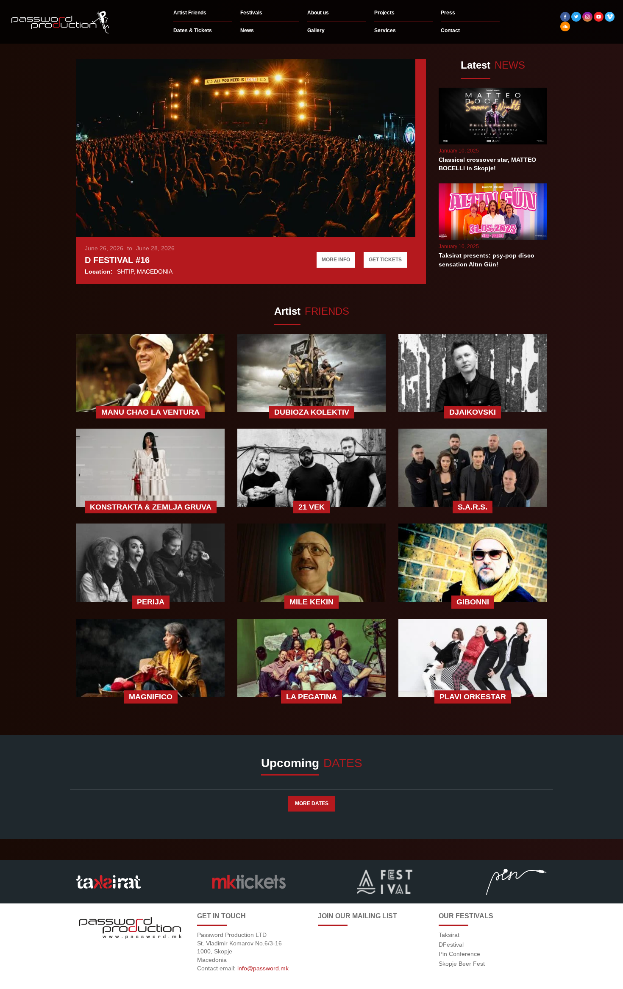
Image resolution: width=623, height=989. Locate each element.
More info (336, 260)
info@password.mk (263, 968)
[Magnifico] (150, 659)
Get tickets (385, 260)
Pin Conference (459, 953)
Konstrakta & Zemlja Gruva (150, 507)
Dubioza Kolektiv (311, 412)
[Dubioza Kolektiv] (311, 374)
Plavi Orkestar (472, 697)
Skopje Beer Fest (462, 963)
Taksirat (449, 934)
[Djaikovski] (472, 374)
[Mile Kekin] (311, 564)
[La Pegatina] (311, 659)
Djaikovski (472, 412)
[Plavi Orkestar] (472, 659)
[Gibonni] (472, 564)
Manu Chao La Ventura (150, 412)
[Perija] (150, 564)
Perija (150, 602)
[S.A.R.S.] (472, 469)
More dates (311, 803)
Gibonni (472, 602)
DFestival (451, 944)
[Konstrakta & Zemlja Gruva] (150, 469)
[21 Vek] (311, 469)
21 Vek (311, 507)
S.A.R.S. (472, 507)
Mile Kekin (311, 602)
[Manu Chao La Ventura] (150, 374)
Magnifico (150, 697)
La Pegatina (311, 697)
